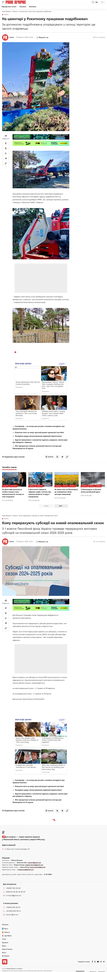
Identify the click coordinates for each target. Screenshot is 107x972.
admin (11, 37)
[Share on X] (5, 148)
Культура (13, 486)
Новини (6, 14)
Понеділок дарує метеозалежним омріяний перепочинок (38, 436)
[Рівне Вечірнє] (19, 2)
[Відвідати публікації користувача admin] (5, 37)
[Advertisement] (41, 278)
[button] (4, 2)
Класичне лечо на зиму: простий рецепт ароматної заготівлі (39, 432)
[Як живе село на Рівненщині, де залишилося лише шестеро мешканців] (67, 479)
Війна (91, 486)
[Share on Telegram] (5, 158)
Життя (65, 486)
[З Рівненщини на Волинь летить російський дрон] (93, 479)
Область (39, 486)
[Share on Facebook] (5, 143)
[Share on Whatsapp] (5, 153)
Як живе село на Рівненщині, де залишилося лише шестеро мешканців (66, 492)
